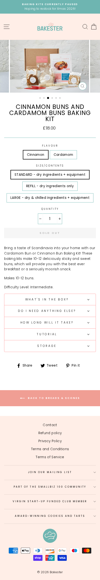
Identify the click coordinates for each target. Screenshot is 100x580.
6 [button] (60, 98)
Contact (50, 425)
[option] (50, 6)
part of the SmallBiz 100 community (50, 487)
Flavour (50, 146)
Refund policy (50, 433)
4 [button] (52, 98)
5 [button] (56, 98)
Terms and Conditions (50, 449)
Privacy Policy (50, 441)
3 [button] (48, 98)
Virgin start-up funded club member (50, 501)
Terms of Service (50, 457)
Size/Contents (50, 165)
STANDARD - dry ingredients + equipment (50, 174)
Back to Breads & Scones (53, 398)
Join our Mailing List (50, 472)
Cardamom (63, 154)
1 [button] (40, 98)
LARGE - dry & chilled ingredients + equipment (50, 197)
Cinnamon (35, 154)
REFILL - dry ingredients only (50, 186)
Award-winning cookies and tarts (50, 516)
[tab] (50, 299)
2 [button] (44, 98)
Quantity (49, 209)
